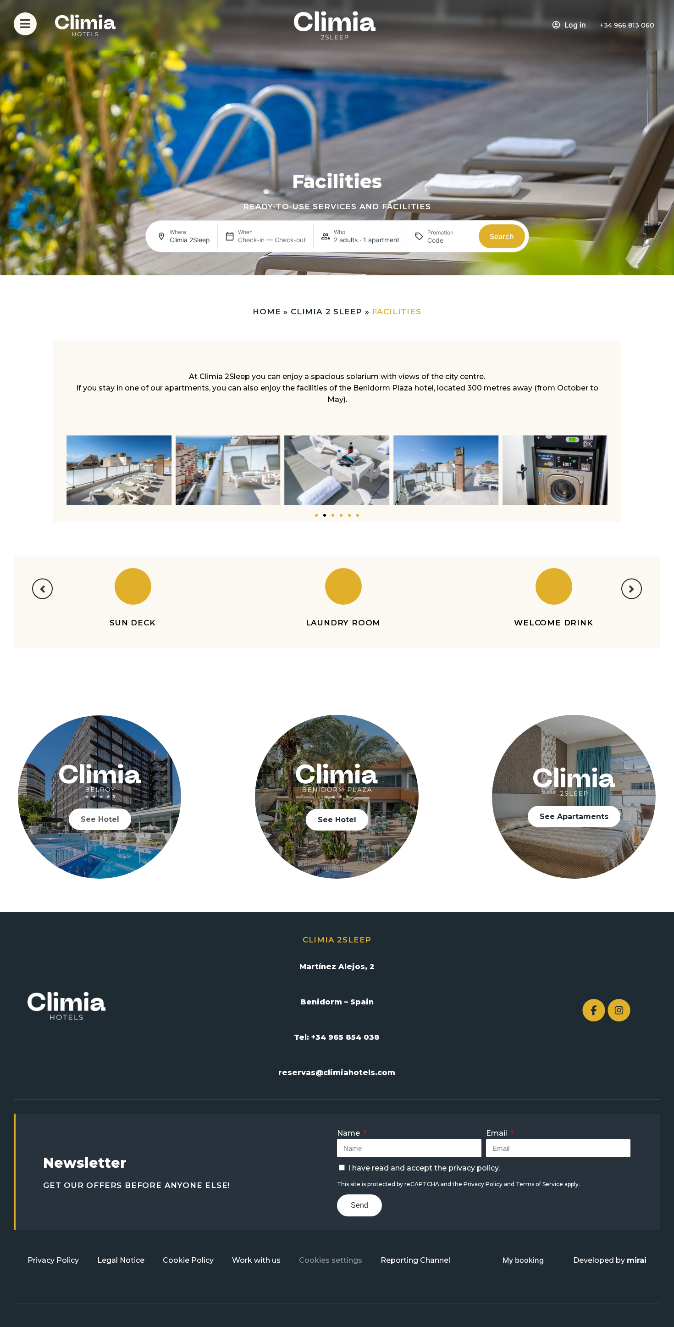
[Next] (631, 589)
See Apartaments (574, 816)
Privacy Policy (483, 1184)
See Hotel (100, 819)
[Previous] (42, 589)
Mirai (636, 1260)
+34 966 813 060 (627, 25)
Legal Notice (120, 1260)
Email (497, 1133)
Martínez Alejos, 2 (337, 966)
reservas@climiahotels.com (336, 1072)
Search (502, 236)
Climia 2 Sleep (326, 311)
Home (267, 311)
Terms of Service (539, 1184)
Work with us (256, 1260)
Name (349, 1133)
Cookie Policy (188, 1260)
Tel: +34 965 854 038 (337, 1037)
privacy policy (473, 1168)
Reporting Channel (415, 1260)
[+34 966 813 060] (594, 25)
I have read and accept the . (424, 1168)
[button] (57, 472)
